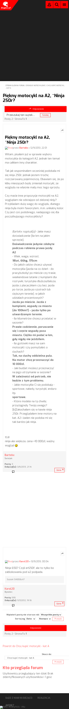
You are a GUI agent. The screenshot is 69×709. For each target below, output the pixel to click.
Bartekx (23, 147)
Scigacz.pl (5, 5)
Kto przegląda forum (23, 667)
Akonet (10, 705)
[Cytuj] (62, 131)
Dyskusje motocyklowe (35, 85)
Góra (58, 470)
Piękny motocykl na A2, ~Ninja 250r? (33, 98)
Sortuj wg (20, 618)
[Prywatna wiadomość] (14, 472)
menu (64, 4)
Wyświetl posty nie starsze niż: (23, 614)
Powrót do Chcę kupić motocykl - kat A (26, 646)
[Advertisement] (34, 35)
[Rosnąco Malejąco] (45, 619)
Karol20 (24, 561)
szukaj (56, 4)
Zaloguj (49, 5)
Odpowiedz (38, 109)
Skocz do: (47, 654)
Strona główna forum (15, 85)
